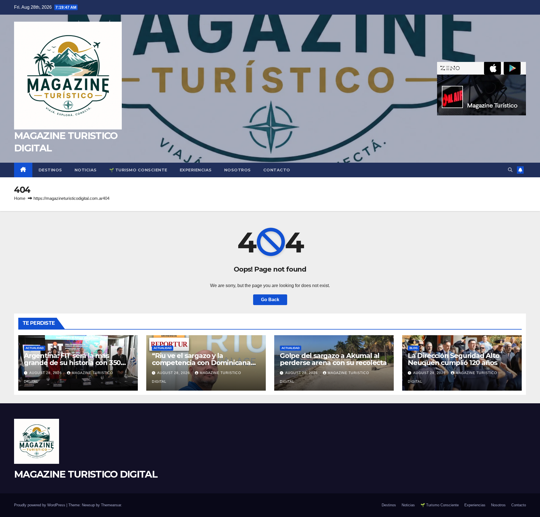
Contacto (276, 170)
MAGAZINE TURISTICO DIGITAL (85, 474)
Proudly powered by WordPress (40, 505)
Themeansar (111, 505)
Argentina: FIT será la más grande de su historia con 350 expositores (72, 363)
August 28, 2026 (46, 373)
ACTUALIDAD (35, 348)
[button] (510, 169)
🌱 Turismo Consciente (138, 170)
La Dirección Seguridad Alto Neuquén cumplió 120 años (454, 359)
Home (19, 198)
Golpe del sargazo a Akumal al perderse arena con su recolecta (333, 359)
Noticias (86, 170)
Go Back (270, 299)
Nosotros (237, 170)
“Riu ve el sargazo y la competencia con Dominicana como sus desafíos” (201, 363)
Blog (414, 348)
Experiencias (196, 170)
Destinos (50, 170)
